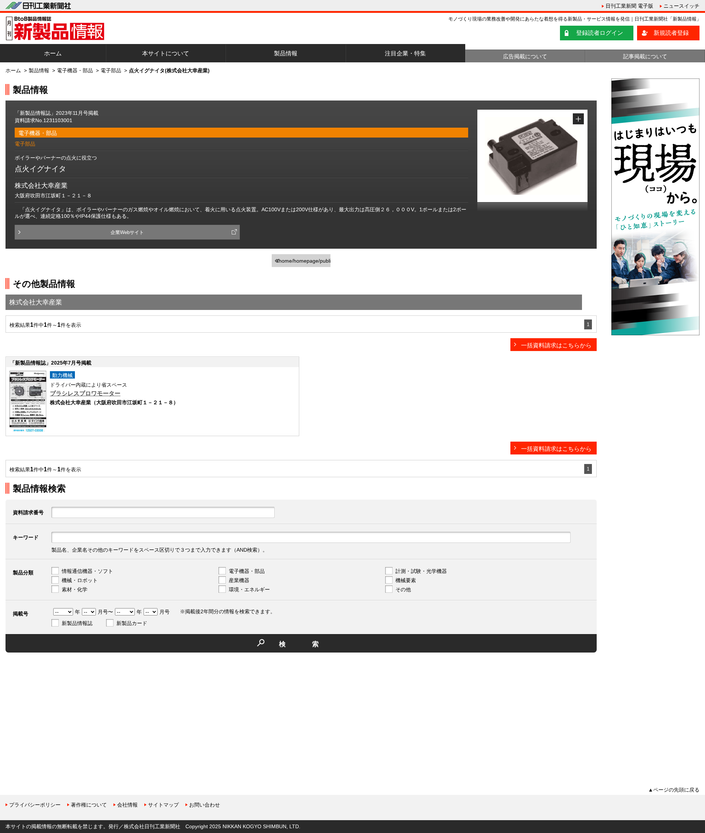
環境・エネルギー (249, 589)
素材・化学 (74, 589)
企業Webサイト (127, 232)
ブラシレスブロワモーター (85, 393)
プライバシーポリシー (35, 805)
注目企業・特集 (405, 53)
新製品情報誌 (77, 623)
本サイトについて (165, 53)
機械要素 (405, 580)
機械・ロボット (80, 580)
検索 (312, 644)
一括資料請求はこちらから (556, 345)
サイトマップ (163, 805)
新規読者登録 (671, 33)
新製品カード (131, 623)
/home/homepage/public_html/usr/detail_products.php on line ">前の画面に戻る (303, 262)
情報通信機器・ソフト (87, 571)
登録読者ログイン (599, 33)
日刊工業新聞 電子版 (629, 6)
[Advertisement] (61, 709)
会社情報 (127, 805)
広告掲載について (525, 56)
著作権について (89, 805)
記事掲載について (645, 56)
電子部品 (111, 70)
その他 (403, 589)
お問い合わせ (204, 805)
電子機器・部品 (75, 70)
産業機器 (239, 580)
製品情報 (285, 53)
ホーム (53, 53)
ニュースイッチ (681, 6)
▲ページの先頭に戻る (673, 790)
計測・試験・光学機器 (421, 571)
